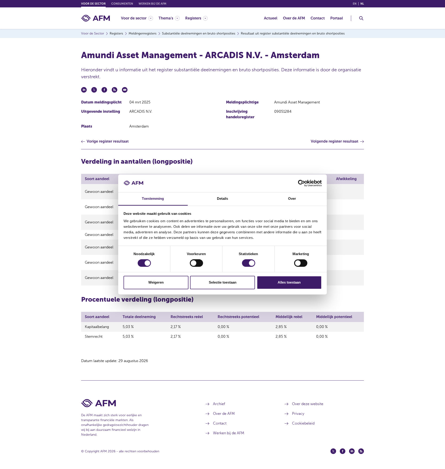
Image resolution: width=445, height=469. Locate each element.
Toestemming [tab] (153, 198)
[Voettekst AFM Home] (136, 403)
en (354, 3)
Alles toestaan (289, 282)
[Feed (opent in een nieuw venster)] (361, 451)
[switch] (196, 263)
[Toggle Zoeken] (361, 18)
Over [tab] (292, 198)
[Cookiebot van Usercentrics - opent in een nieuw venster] (301, 183)
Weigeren (156, 282)
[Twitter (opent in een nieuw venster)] (333, 451)
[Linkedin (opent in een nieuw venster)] (352, 451)
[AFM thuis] (95, 18)
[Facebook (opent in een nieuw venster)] (342, 451)
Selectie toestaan (222, 282)
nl (362, 3)
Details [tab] (222, 198)
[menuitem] (140, 18)
